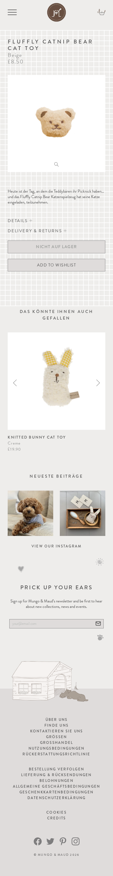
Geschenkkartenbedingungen (56, 792)
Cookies (56, 812)
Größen (56, 736)
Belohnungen (56, 780)
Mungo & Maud (53, 854)
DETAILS (18, 221)
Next (98, 382)
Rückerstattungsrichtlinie (56, 754)
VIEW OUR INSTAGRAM (57, 546)
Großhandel (56, 742)
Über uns (57, 719)
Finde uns (56, 725)
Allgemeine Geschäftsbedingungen (56, 786)
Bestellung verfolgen (56, 769)
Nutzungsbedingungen (57, 748)
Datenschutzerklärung (56, 797)
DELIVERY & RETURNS (35, 231)
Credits (56, 818)
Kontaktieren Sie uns (56, 731)
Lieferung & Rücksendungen (56, 775)
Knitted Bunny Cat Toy (37, 437)
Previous (15, 382)
